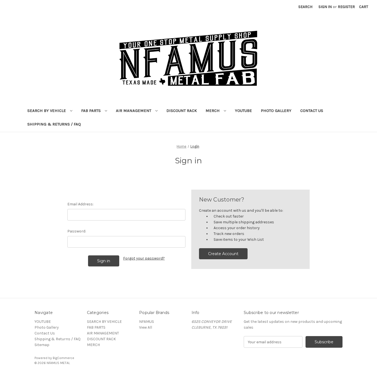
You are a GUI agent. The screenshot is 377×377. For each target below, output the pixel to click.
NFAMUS (146, 321)
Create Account (223, 253)
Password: (76, 231)
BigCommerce (63, 358)
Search (305, 6)
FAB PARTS (91, 110)
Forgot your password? (144, 258)
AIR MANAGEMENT (134, 110)
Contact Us (311, 110)
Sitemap (41, 344)
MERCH (213, 110)
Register (346, 6)
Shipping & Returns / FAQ (54, 124)
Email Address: (80, 204)
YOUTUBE (243, 110)
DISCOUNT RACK (181, 110)
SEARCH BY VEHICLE (47, 110)
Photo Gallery (276, 110)
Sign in (325, 6)
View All (145, 327)
